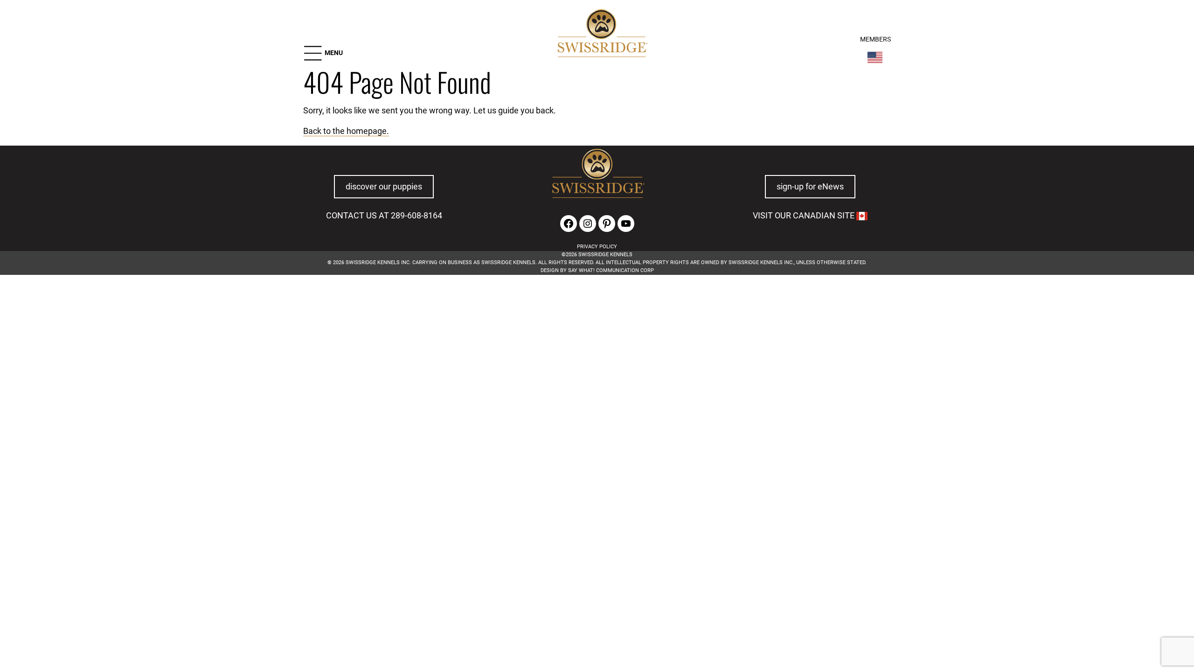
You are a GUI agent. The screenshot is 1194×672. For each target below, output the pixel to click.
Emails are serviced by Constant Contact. (697, 350)
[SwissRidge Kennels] (601, 34)
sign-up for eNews (810, 186)
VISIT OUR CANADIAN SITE (804, 215)
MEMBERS (875, 39)
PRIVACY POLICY (597, 247)
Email (298, 319)
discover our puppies (384, 186)
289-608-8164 (416, 215)
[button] (323, 53)
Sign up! (831, 332)
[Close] (895, 305)
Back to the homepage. (346, 131)
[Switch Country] (875, 57)
